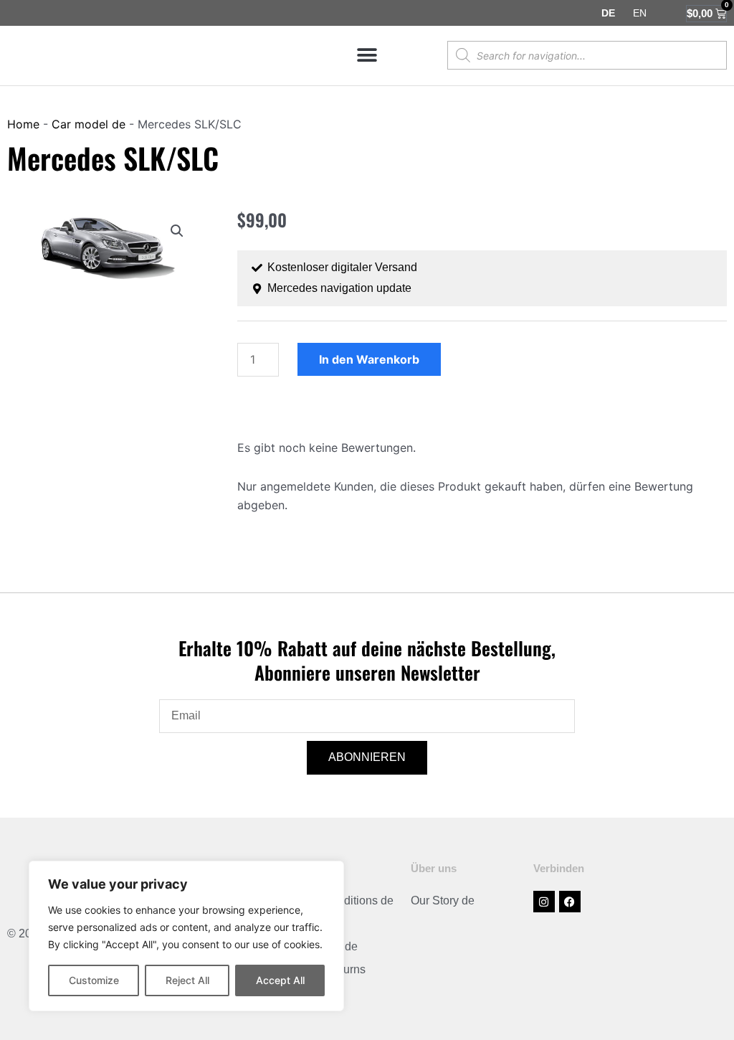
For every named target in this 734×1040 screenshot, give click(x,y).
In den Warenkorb (369, 359)
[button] (367, 55)
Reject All (187, 980)
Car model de (88, 124)
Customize (94, 980)
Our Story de (443, 900)
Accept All (280, 980)
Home (23, 124)
